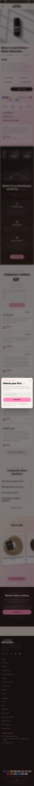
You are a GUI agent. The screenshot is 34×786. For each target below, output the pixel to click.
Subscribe (17, 399)
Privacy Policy (24, 403)
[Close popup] (29, 380)
